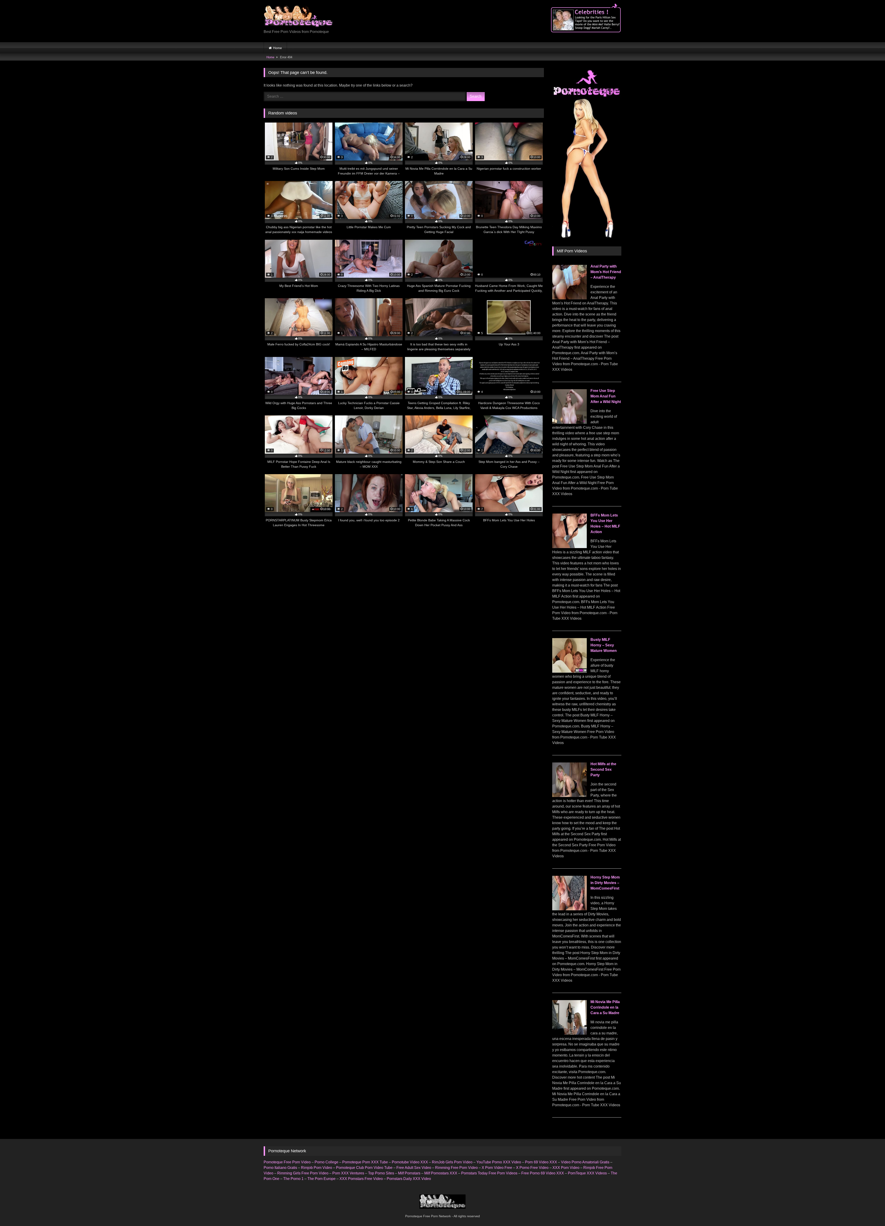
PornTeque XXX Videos (587, 1173)
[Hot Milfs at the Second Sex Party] (569, 796)
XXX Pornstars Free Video (361, 1179)
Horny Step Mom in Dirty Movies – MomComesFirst (605, 882)
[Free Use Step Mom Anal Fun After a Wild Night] (569, 422)
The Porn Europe (321, 1179)
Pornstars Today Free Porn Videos (489, 1173)
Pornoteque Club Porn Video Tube (364, 1168)
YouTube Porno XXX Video (498, 1162)
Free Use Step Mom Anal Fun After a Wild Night (605, 396)
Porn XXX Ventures (348, 1173)
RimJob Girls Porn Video (452, 1162)
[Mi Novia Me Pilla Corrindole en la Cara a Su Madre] (569, 1033)
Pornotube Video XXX (410, 1162)
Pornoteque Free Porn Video (287, 1162)
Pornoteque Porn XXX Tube (365, 1162)
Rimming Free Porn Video (456, 1168)
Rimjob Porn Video (316, 1168)
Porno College (326, 1162)
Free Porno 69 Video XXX (542, 1173)
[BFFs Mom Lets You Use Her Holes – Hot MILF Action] (569, 547)
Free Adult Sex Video (413, 1168)
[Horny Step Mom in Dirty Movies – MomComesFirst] (569, 909)
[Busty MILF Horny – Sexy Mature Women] (569, 671)
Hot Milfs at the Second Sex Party (603, 769)
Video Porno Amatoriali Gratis (585, 1162)
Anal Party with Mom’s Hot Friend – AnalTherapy (605, 271)
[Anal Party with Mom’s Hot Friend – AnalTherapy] (569, 298)
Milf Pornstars (409, 1173)
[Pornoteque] (298, 17)
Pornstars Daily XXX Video (409, 1179)
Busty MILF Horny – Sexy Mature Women (603, 645)
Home (277, 48)
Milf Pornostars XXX (440, 1173)
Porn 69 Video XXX (541, 1162)
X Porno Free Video (532, 1168)
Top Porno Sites (381, 1173)
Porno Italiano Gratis (280, 1168)
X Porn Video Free (497, 1168)
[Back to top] (871, 1212)
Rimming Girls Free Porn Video (302, 1173)
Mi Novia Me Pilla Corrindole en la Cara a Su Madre (605, 1007)
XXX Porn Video (565, 1168)
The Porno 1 (293, 1179)
